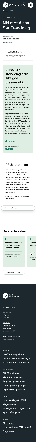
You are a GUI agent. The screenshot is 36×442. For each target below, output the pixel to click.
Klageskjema (9, 404)
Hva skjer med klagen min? (16, 408)
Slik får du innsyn (11, 373)
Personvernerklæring (9, 325)
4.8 (11, 149)
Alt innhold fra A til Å (9, 331)
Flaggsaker (8, 431)
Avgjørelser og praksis (14, 389)
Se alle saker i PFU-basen (13, 272)
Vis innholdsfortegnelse (10, 208)
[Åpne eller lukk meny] (30, 5)
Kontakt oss (6, 322)
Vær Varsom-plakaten (14, 354)
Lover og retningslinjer (14, 385)
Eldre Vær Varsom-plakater (16, 362)
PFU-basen (5, 10)
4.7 (7, 149)
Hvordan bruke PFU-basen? (17, 427)
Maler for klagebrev (13, 377)
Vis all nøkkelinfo (7, 42)
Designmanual (7, 328)
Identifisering (16, 38)
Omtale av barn (7, 38)
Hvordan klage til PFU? (14, 400)
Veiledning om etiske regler (17, 358)
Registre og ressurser (14, 381)
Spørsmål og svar (12, 412)
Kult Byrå (11, 339)
